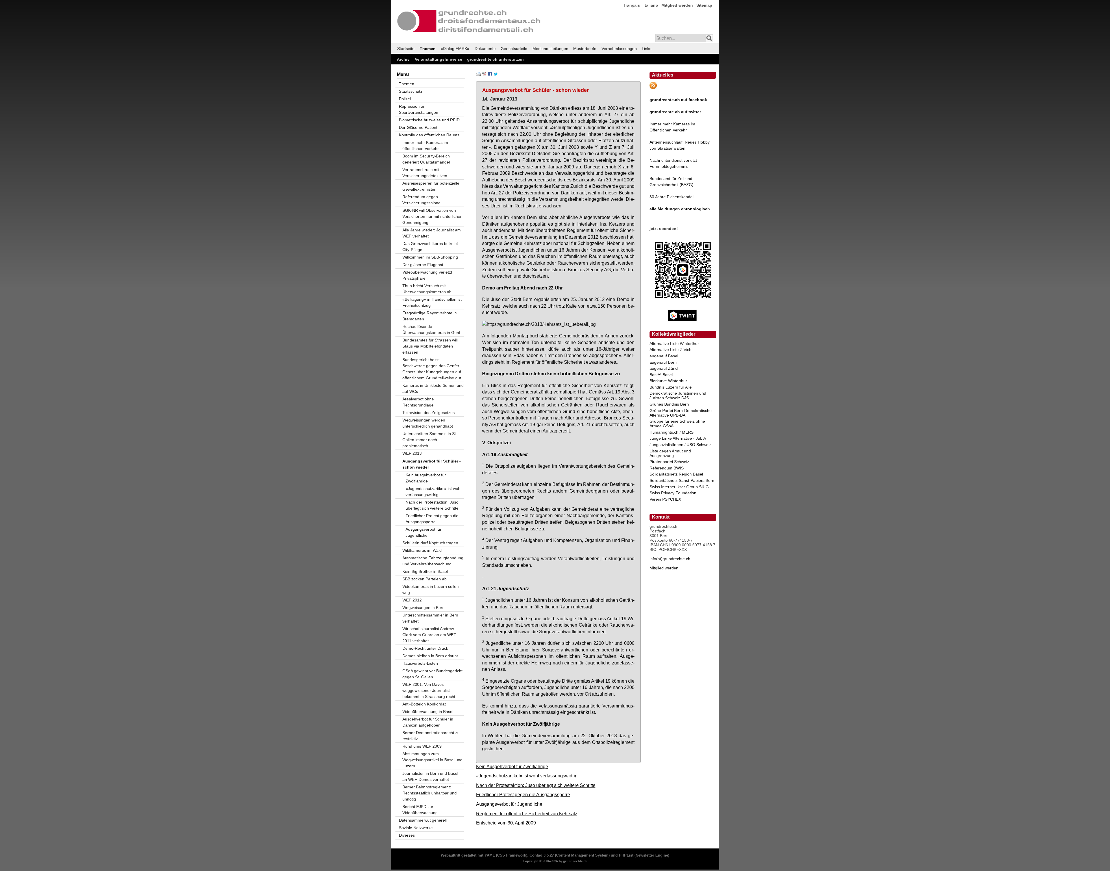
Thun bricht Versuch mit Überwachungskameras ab (427, 288)
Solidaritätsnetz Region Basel (676, 474)
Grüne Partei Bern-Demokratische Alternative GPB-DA (681, 412)
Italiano (650, 5)
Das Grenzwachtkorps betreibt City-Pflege (430, 246)
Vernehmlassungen (619, 48)
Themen (428, 48)
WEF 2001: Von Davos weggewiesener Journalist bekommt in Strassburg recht (428, 690)
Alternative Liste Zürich (670, 349)
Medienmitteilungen (550, 48)
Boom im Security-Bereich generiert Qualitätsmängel (426, 159)
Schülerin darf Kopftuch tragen (430, 543)
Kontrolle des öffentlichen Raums (429, 135)
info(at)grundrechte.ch (670, 558)
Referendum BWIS (667, 468)
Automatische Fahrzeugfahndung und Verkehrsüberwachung (432, 561)
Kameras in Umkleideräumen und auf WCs (433, 388)
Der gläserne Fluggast (422, 264)
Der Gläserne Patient (418, 127)
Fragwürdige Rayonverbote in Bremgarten (429, 316)
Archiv (403, 59)
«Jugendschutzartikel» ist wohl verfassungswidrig (527, 775)
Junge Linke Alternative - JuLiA (678, 438)
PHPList (626, 855)
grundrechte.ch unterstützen (495, 59)
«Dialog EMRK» (455, 48)
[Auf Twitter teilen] (495, 75)
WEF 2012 (412, 600)
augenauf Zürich (665, 368)
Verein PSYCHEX (665, 499)
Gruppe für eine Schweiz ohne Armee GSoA (677, 423)
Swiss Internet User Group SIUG (679, 486)
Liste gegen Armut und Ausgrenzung (670, 453)
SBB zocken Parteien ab (424, 579)
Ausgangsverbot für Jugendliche (509, 804)
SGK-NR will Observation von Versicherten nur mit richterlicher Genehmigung (432, 216)
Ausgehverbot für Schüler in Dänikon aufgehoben (427, 722)
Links (646, 48)
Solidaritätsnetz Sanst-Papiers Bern (682, 480)
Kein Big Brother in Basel (425, 571)
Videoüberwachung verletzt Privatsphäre (427, 275)
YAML (489, 855)
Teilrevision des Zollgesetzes (428, 412)
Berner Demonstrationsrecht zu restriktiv (431, 735)
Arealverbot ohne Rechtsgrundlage (418, 402)
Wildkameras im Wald (422, 550)
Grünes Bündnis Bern (669, 404)
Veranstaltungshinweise (438, 59)
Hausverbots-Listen (420, 663)
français (632, 5)
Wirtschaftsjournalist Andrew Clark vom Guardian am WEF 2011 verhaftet (429, 634)
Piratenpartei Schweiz (669, 461)
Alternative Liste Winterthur (674, 343)
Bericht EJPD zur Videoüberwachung (420, 809)
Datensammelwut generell (423, 820)
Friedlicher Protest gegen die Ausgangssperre (523, 794)
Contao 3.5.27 (542, 855)
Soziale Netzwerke (416, 827)
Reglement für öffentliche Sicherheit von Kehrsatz (526, 813)
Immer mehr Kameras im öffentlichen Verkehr (425, 145)
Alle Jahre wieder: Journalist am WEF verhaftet (431, 233)
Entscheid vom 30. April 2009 (506, 822)
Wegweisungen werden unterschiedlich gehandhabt (427, 423)
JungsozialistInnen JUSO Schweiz (680, 444)
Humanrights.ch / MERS (671, 432)
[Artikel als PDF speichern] (484, 75)
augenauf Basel (664, 356)
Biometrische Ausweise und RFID (429, 120)
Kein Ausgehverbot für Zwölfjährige (512, 766)
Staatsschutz (410, 91)
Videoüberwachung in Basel (427, 711)
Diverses (407, 835)
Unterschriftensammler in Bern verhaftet (430, 618)
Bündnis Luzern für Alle (671, 387)
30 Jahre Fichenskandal (671, 196)
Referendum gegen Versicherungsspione (421, 199)
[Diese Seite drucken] (478, 75)
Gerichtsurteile (514, 48)
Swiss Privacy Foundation (673, 493)
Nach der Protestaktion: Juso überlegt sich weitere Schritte (535, 785)
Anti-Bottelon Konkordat (424, 704)
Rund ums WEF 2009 (422, 746)
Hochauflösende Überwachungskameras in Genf (431, 329)
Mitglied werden (677, 5)
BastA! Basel (661, 374)
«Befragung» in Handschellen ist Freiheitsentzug (432, 302)
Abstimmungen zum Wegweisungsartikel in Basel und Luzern (432, 759)
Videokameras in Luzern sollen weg (430, 589)
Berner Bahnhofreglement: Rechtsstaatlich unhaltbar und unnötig (429, 793)
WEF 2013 (412, 453)
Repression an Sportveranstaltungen (418, 109)
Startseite (406, 48)
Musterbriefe (584, 48)
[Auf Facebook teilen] (490, 75)
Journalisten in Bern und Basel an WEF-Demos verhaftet (430, 776)
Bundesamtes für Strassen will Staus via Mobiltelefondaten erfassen (430, 346)
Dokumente (485, 48)
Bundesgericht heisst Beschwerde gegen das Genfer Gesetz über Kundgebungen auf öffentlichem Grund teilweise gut (431, 368)
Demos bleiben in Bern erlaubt (430, 655)
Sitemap (704, 5)
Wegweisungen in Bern (423, 607)
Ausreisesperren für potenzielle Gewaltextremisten (430, 186)
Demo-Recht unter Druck (425, 648)
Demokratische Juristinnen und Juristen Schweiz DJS (678, 395)
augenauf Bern (663, 362)
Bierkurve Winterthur (668, 380)
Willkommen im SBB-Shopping (430, 257)
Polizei (405, 98)
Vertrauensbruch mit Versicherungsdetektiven (424, 172)
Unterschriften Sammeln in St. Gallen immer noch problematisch (429, 439)
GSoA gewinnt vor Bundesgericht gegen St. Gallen (432, 673)
